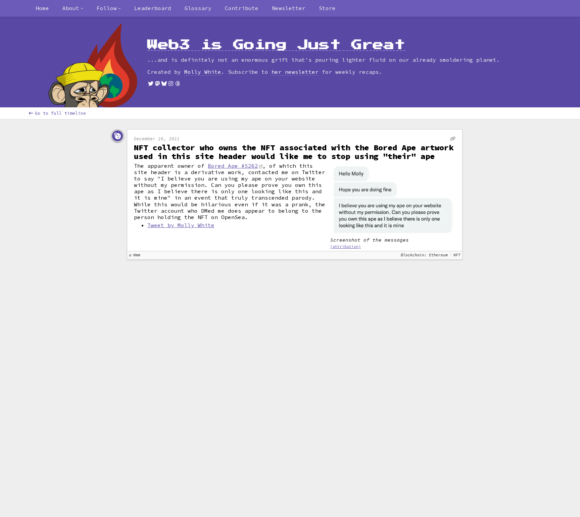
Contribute (241, 8)
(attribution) (345, 246)
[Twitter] (150, 83)
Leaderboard (152, 8)
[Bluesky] (164, 83)
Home (42, 8)
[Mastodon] (157, 83)
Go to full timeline (60, 113)
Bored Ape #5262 (233, 165)
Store (327, 8)
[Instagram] (170, 83)
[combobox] (73, 8)
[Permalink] (452, 138)
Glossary (198, 8)
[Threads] (177, 83)
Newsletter (288, 8)
